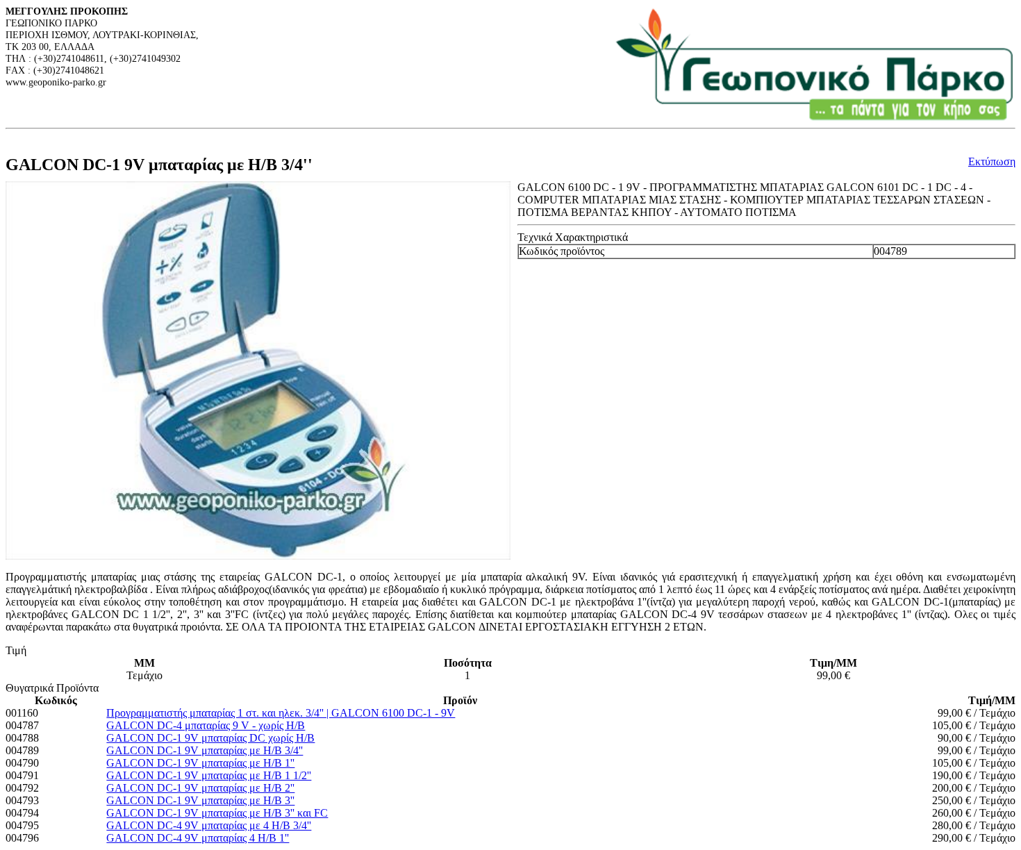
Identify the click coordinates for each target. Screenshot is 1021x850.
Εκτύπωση (991, 161)
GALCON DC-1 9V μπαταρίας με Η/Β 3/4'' (204, 750)
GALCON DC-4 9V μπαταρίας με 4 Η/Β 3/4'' (208, 825)
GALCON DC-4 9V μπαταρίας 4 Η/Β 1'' (197, 838)
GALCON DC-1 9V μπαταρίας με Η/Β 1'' (200, 763)
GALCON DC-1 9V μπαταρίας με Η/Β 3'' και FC (217, 813)
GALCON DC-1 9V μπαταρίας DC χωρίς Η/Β (210, 738)
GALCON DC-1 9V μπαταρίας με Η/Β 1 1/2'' (208, 775)
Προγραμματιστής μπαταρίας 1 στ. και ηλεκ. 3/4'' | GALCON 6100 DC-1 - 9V (280, 713)
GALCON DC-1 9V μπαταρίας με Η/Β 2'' (200, 788)
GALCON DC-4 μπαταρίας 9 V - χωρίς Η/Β (205, 725)
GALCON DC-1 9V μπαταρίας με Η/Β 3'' (200, 800)
